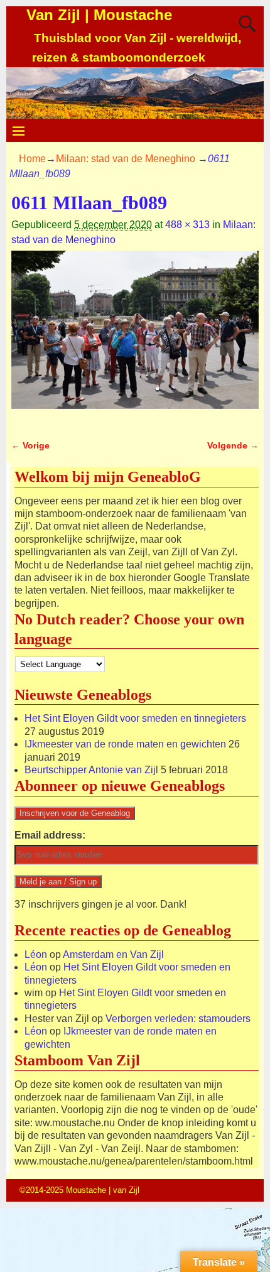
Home (32, 158)
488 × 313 (187, 224)
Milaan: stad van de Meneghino (125, 158)
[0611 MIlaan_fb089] (135, 337)
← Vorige (30, 445)
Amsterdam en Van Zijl (113, 954)
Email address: (49, 835)
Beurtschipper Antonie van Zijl (91, 769)
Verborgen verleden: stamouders (178, 1018)
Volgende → (233, 445)
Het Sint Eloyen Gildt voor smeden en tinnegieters (135, 718)
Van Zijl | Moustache (99, 14)
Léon (35, 954)
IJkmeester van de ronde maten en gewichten (125, 744)
